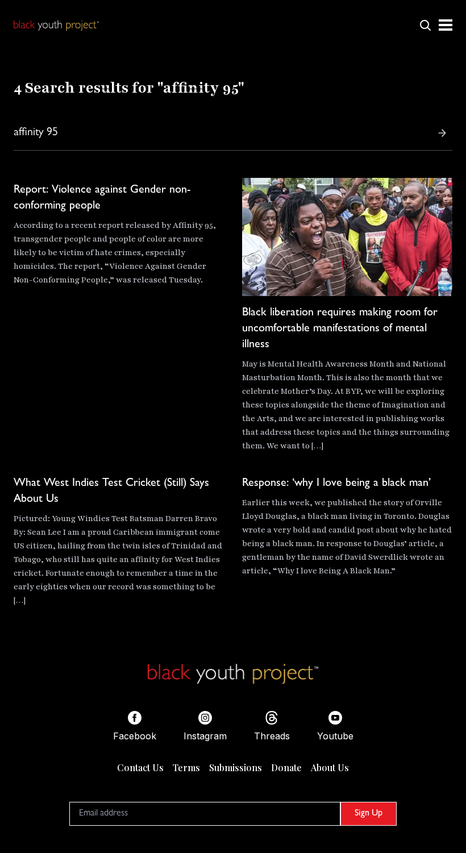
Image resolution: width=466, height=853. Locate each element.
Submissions (235, 767)
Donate (286, 767)
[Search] (442, 133)
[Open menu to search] (425, 25)
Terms (186, 767)
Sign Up (368, 813)
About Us (330, 767)
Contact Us (140, 767)
